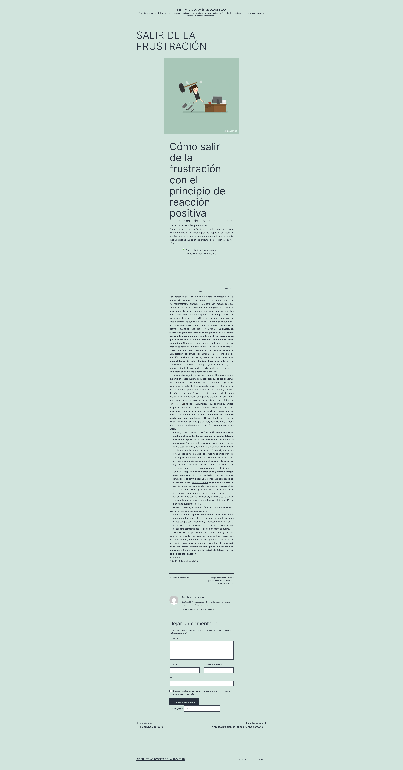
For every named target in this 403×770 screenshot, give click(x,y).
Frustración (222, 583)
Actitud (231, 583)
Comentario (174, 638)
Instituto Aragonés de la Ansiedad (201, 9)
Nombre (173, 664)
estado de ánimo (226, 581)
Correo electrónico (212, 664)
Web (171, 678)
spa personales (208, 518)
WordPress (261, 759)
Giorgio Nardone (200, 482)
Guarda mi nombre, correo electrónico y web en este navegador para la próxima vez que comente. (201, 692)
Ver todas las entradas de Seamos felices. (198, 609)
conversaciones (177, 404)
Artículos (230, 578)
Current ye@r (176, 709)
